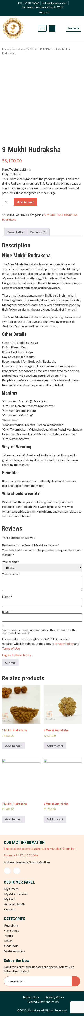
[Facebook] (7, 870)
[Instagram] (16, 870)
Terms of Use (11, 648)
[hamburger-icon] (42, 28)
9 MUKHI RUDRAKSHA (42, 49)
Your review (11, 574)
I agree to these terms (16, 655)
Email (6, 611)
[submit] (76, 981)
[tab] (16, 232)
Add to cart (25, 202)
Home (6, 49)
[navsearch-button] (52, 28)
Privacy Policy (64, 643)
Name (7, 596)
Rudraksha (18, 49)
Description (16, 232)
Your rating (10, 561)
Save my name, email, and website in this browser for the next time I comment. (39, 631)
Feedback (73, 28)
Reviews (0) (38, 232)
